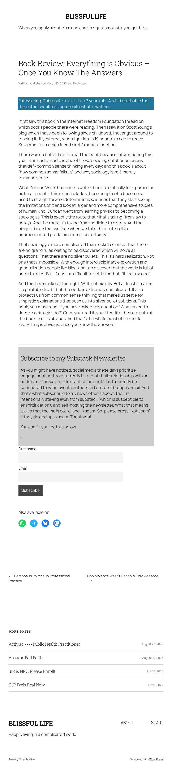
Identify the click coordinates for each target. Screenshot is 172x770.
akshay (37, 83)
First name (27, 448)
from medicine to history (102, 223)
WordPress (156, 759)
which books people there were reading (56, 127)
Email (22, 468)
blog (22, 133)
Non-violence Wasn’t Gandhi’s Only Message (122, 576)
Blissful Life (86, 16)
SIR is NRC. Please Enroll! (32, 671)
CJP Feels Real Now (27, 684)
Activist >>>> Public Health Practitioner (44, 644)
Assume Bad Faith (26, 657)
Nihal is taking (109, 217)
